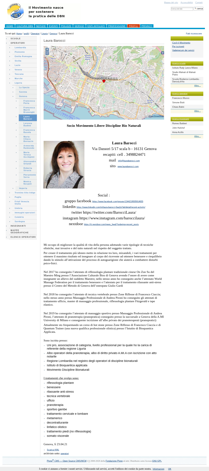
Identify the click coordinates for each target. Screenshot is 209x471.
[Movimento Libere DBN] (44, 21)
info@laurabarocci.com (129, 161)
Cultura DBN (25, 26)
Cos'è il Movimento (181, 43)
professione (117, 26)
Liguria (44, 33)
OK (169, 469)
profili (133, 26)
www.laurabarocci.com (128, 166)
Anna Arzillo (178, 132)
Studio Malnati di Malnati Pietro (184, 73)
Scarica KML (53, 450)
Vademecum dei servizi (183, 50)
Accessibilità (187, 2)
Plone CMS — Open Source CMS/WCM (66, 461)
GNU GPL (157, 461)
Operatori (35, 33)
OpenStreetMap (156, 116)
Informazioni (158, 469)
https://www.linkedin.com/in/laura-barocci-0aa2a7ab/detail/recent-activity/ (111, 207)
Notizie (41, 26)
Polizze (66, 26)
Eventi (53, 26)
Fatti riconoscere (194, 33)
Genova (53, 33)
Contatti (199, 2)
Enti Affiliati (96, 26)
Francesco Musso (180, 98)
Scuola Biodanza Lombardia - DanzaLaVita (186, 80)
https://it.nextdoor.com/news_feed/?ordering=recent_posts (111, 224)
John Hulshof (178, 128)
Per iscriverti (178, 46)
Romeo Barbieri (179, 123)
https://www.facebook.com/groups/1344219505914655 (117, 201)
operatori (65, 453)
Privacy (147, 26)
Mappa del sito (171, 2)
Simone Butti (178, 102)
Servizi (79, 26)
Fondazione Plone (114, 461)
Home (9, 26)
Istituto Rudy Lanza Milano (185, 68)
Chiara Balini (178, 107)
